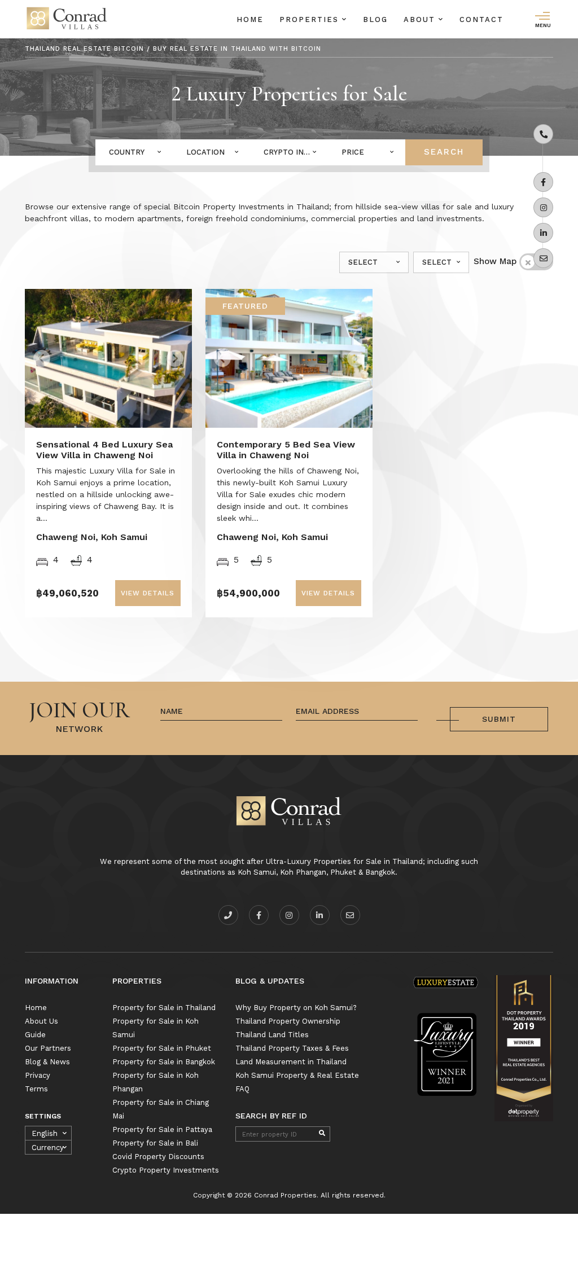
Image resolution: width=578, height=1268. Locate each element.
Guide (35, 1034)
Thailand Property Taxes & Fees (292, 1048)
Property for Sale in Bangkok (163, 1062)
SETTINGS (43, 1116)
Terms (36, 1089)
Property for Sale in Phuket (161, 1048)
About (421, 19)
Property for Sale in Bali (155, 1143)
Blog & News (47, 1062)
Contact (481, 19)
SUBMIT (499, 718)
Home (250, 19)
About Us (41, 1021)
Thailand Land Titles (272, 1034)
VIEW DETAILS (147, 593)
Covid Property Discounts (158, 1156)
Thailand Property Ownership (287, 1021)
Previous (65, 354)
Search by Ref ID (271, 1115)
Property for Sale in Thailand (164, 1007)
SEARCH (444, 152)
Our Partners (48, 1048)
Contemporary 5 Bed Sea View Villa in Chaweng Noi (286, 449)
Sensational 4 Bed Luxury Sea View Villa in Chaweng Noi (104, 449)
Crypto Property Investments (165, 1170)
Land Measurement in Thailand (291, 1062)
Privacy (37, 1075)
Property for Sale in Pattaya (162, 1129)
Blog (375, 19)
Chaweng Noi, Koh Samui (91, 537)
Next (158, 354)
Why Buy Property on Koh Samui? (296, 1007)
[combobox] (134, 152)
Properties (310, 19)
